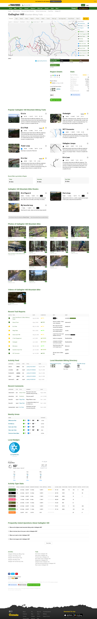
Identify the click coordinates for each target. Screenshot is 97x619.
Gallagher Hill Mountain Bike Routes (23, 189)
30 (11, 136)
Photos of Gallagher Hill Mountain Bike (24, 224)
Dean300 (11, 399)
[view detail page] (88, 23)
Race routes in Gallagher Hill (41, 565)
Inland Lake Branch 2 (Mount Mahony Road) (16, 253)
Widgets (33, 616)
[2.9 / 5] (51, 490)
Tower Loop (25, 146)
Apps (52, 8)
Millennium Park (12, 420)
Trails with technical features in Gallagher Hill (45, 563)
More (57, 8)
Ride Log (40, 8)
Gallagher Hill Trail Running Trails (15, 561)
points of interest (54, 582)
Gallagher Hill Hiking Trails (14, 559)
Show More (48, 543)
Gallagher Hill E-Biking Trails (14, 556)
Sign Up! (39, 611)
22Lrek (10, 366)
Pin (16, 573)
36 (52, 199)
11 (52, 121)
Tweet (13, 573)
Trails (20, 8)
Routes (26, 8)
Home (10, 8)
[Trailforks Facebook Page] (10, 611)
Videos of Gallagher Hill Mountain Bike (24, 290)
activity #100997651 (31, 379)
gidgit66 (67, 349)
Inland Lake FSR (16, 334)
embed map (20, 582)
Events (46, 8)
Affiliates (45, 614)
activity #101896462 (31, 370)
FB (9, 573)
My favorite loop (27, 205)
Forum (46, 616)
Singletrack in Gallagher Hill (41, 560)
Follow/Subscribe (76, 94)
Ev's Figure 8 (26, 193)
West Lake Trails (12, 430)
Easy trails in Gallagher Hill (41, 555)
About (24, 611)
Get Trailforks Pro (83, 8)
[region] (43, 38)
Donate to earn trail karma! (34, 584)
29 (11, 210)
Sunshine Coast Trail (17, 349)
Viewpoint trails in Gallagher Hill (42, 561)
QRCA (13, 578)
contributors (18, 576)
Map (15, 8)
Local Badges (14, 440)
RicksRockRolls (68, 338)
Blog (32, 614)
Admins (9, 578)
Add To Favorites (22, 584)
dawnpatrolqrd (12, 407)
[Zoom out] (76, 30)
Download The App (69, 611)
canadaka (67, 318)
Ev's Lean (66, 157)
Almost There (31, 266)
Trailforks (73, 318)
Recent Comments (16, 386)
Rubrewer (11, 576)
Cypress (73, 334)
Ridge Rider (15, 330)
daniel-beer (67, 334)
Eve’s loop (67, 193)
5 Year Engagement (17, 338)
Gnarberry (21, 396)
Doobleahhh (11, 373)
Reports (33, 8)
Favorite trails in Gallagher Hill (42, 557)
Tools (38, 614)
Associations (47, 611)
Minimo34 (67, 346)
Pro (32, 611)
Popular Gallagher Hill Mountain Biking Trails (27, 110)
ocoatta (66, 330)
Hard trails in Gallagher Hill (41, 553)
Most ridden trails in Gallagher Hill (42, 558)
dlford (10, 376)
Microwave (12, 303)
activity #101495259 (31, 373)
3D (76, 50)
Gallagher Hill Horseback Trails (15, 557)
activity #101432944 (31, 376)
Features (25, 614)
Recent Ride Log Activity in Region (17, 176)
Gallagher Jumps (69, 143)
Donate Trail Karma (56, 100)
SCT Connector (68, 129)
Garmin (38, 616)
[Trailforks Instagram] (11, 611)
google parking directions (42, 60)
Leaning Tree (31, 281)
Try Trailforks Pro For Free (55, 1)
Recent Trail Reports (16, 312)
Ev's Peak (24, 127)
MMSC (16, 578)
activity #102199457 (31, 366)
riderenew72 (68, 322)
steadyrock (67, 326)
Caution (82, 114)
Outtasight (66, 113)
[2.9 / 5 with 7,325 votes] (86, 75)
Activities (52, 58)
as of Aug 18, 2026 (59, 83)
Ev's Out (24, 158)
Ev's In (23, 113)
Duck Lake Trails (13, 427)
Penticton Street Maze (14, 433)
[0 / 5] (51, 493)
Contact (24, 616)
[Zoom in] (76, 28)
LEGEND (8, 49)
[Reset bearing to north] (76, 32)
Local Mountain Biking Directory (63, 360)
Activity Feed (13, 360)
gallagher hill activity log (13, 582)
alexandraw (11, 396)
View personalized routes (39, 217)
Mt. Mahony (11, 423)
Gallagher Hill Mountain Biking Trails (16, 554)
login (87, 5)
